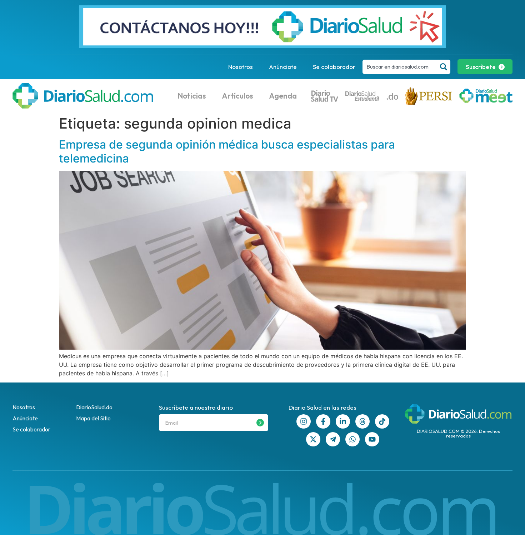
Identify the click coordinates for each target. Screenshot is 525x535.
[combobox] (400, 67)
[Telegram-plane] (333, 439)
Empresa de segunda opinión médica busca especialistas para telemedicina (227, 151)
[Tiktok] (382, 421)
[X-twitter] (313, 439)
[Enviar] (260, 423)
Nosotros (240, 66)
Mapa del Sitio (93, 418)
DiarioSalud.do (94, 407)
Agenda (283, 95)
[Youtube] (372, 439)
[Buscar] (443, 67)
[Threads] (362, 421)
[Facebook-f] (323, 421)
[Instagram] (303, 421)
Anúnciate (283, 66)
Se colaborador (334, 66)
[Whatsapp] (352, 439)
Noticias (192, 95)
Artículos (237, 95)
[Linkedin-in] (343, 421)
